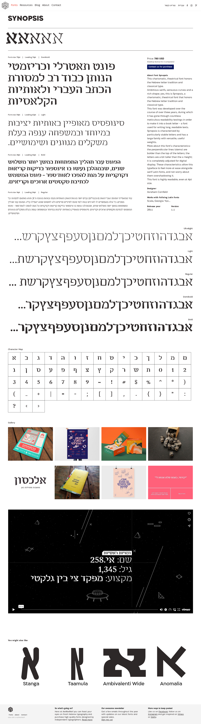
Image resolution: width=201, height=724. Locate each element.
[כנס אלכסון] (77, 483)
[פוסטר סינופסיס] (30, 444)
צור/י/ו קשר (170, 6)
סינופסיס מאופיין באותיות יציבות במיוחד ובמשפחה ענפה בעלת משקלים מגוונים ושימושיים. (66, 133)
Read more (87, 720)
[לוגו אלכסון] (30, 483)
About (45, 5)
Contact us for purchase (160, 67)
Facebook (163, 712)
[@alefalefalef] (191, 6)
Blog (37, 5)
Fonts (14, 5)
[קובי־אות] (170, 444)
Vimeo (181, 715)
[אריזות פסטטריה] (123, 444)
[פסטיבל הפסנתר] (123, 483)
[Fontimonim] (196, 6)
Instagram (153, 715)
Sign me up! (107, 720)
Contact (56, 5)
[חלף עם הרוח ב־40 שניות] (170, 483)
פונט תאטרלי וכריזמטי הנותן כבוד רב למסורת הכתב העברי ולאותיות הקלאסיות (61, 84)
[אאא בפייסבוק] (187, 6)
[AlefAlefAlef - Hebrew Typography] (10, 709)
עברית (181, 6)
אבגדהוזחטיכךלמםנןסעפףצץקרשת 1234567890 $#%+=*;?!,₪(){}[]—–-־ (99, 237)
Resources (26, 5)
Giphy (153, 717)
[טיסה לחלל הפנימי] (77, 444)
